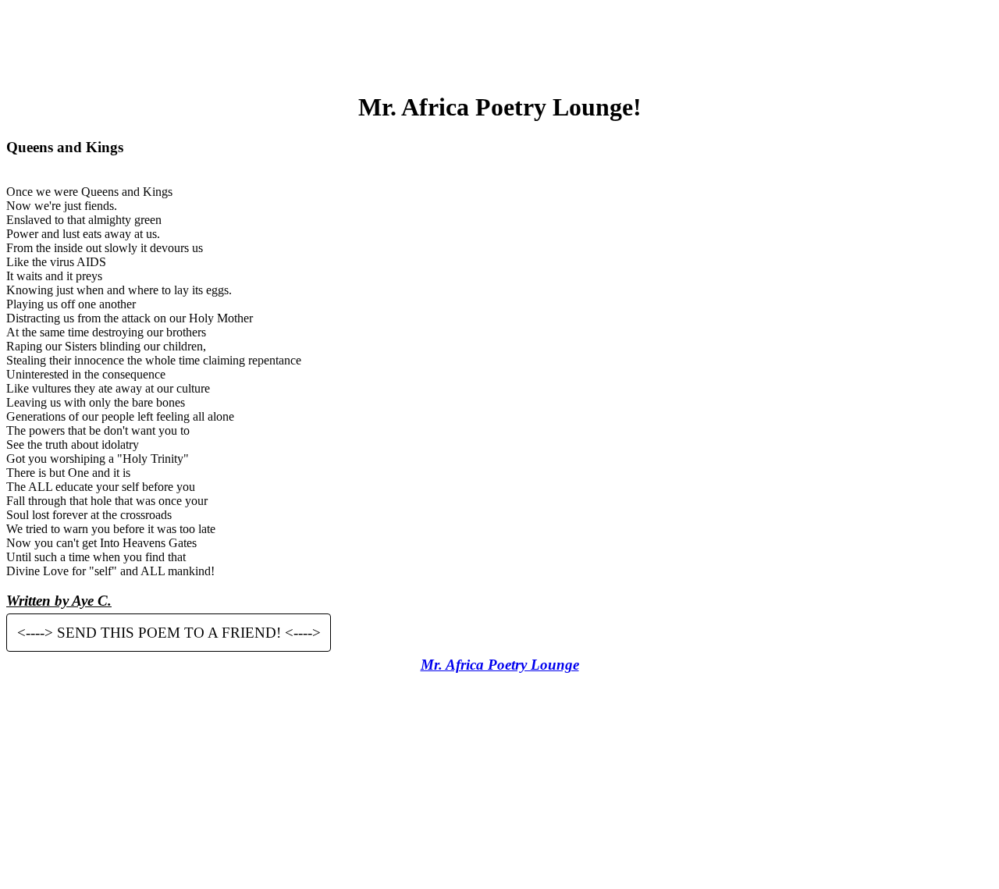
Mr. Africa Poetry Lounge (500, 664)
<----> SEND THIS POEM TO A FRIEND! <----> (169, 632)
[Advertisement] (499, 41)
